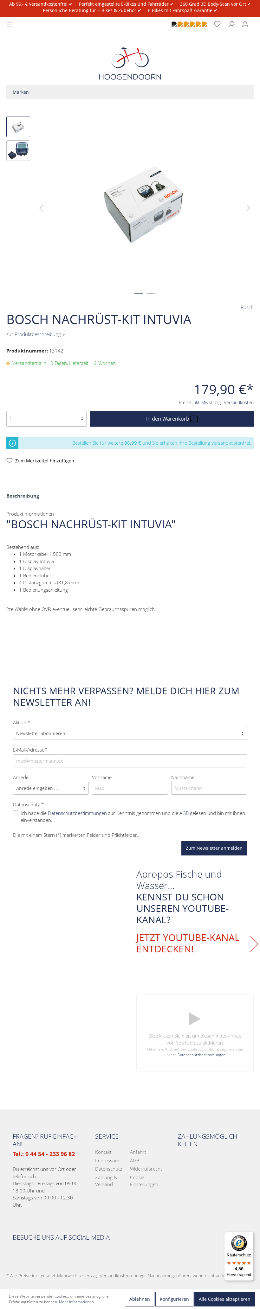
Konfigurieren (174, 1299)
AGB (184, 813)
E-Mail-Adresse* (30, 750)
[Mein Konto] (245, 24)
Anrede (21, 777)
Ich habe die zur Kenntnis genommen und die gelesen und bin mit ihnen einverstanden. (133, 816)
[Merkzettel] (217, 24)
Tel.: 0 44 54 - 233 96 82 (44, 1154)
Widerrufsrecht (146, 1169)
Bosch (247, 307)
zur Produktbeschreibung (35, 334)
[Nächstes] (248, 207)
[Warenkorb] (256, 20)
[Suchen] (231, 24)
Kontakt (103, 1152)
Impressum (107, 1160)
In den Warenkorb (168, 418)
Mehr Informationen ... (78, 1302)
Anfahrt (138, 1152)
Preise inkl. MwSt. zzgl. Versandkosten (216, 402)
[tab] (22, 495)
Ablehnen (139, 1299)
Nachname (182, 777)
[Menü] (9, 24)
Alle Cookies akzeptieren (224, 1299)
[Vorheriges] (41, 207)
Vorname (102, 777)
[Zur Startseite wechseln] (130, 58)
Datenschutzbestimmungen (77, 813)
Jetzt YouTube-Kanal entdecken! (188, 943)
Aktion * (21, 722)
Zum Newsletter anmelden (214, 848)
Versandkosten (115, 1276)
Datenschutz (108, 1169)
